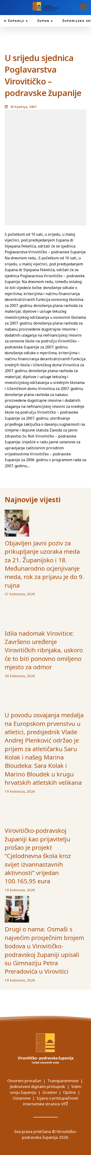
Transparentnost (63, 1080)
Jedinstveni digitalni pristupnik (37, 1086)
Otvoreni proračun (24, 1080)
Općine (69, 1092)
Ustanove (22, 1098)
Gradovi (49, 1092)
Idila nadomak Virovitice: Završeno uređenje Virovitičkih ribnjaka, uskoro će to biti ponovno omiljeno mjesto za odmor (44, 650)
